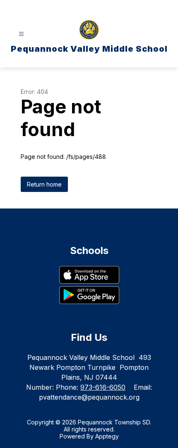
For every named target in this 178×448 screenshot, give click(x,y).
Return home (44, 184)
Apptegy (107, 436)
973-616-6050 (102, 387)
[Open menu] (21, 34)
